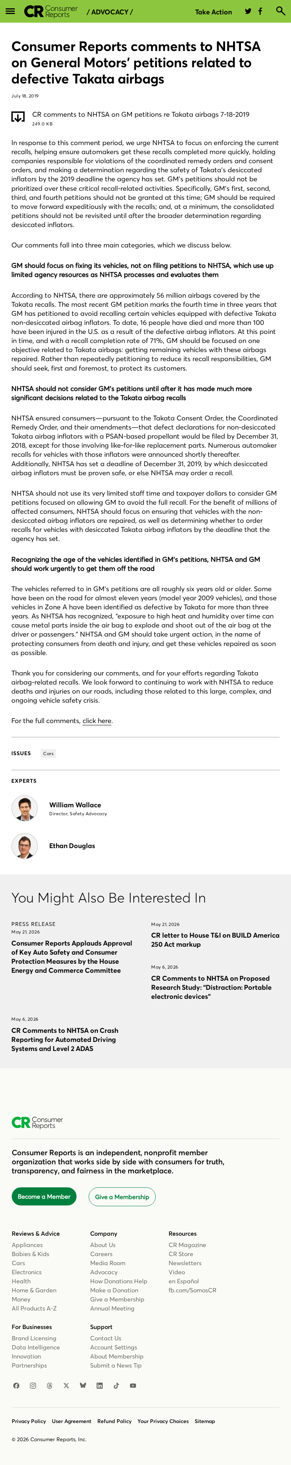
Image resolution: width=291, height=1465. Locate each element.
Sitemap (205, 1421)
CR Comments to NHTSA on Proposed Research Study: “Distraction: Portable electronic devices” (211, 987)
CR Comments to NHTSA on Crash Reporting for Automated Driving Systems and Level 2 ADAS (64, 1039)
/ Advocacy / (110, 12)
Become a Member (44, 1196)
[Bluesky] (83, 1386)
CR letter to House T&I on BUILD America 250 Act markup (215, 940)
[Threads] (49, 1386)
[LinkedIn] (99, 1386)
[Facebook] (16, 1386)
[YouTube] (133, 1386)
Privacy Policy (29, 1421)
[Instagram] (33, 1386)
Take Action (213, 12)
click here (97, 720)
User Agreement (71, 1421)
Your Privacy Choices (163, 1421)
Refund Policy (114, 1421)
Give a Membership (122, 1197)
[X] (66, 1386)
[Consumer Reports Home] (41, 1123)
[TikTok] (116, 1386)
